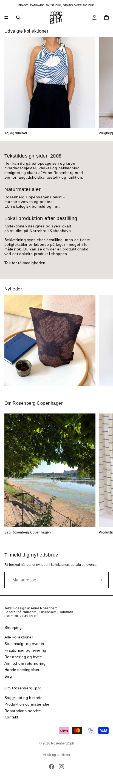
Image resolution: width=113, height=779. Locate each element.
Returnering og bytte (23, 657)
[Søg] (18, 18)
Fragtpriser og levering (25, 650)
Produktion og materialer (27, 704)
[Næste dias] (103, 86)
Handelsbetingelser (21, 669)
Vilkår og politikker (56, 755)
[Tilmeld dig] (100, 580)
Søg (8, 676)
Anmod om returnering (25, 663)
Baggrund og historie (23, 697)
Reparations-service (22, 711)
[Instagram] (61, 766)
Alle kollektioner (18, 637)
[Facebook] (51, 766)
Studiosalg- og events (24, 643)
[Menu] (6, 17)
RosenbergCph (62, 743)
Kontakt (11, 717)
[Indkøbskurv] (106, 18)
